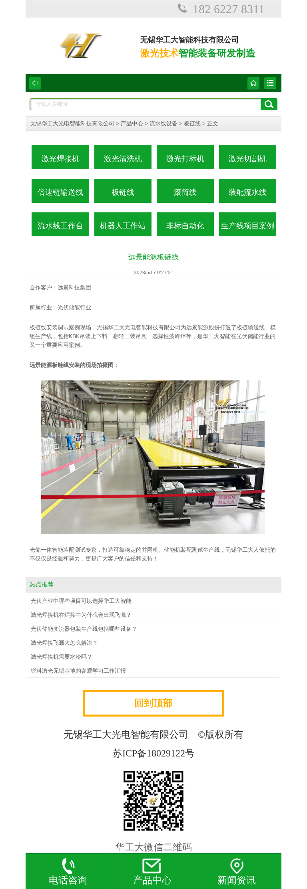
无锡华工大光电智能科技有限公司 (72, 124)
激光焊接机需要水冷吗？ (61, 657)
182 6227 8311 (229, 9)
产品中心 (132, 124)
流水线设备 (163, 124)
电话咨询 (68, 880)
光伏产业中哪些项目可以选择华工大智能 (81, 601)
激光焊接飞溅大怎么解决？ (64, 643)
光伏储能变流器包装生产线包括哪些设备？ (84, 629)
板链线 (192, 124)
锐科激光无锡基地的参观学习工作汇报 (78, 671)
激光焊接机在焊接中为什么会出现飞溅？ (81, 615)
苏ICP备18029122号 (154, 753)
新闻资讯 (236, 880)
